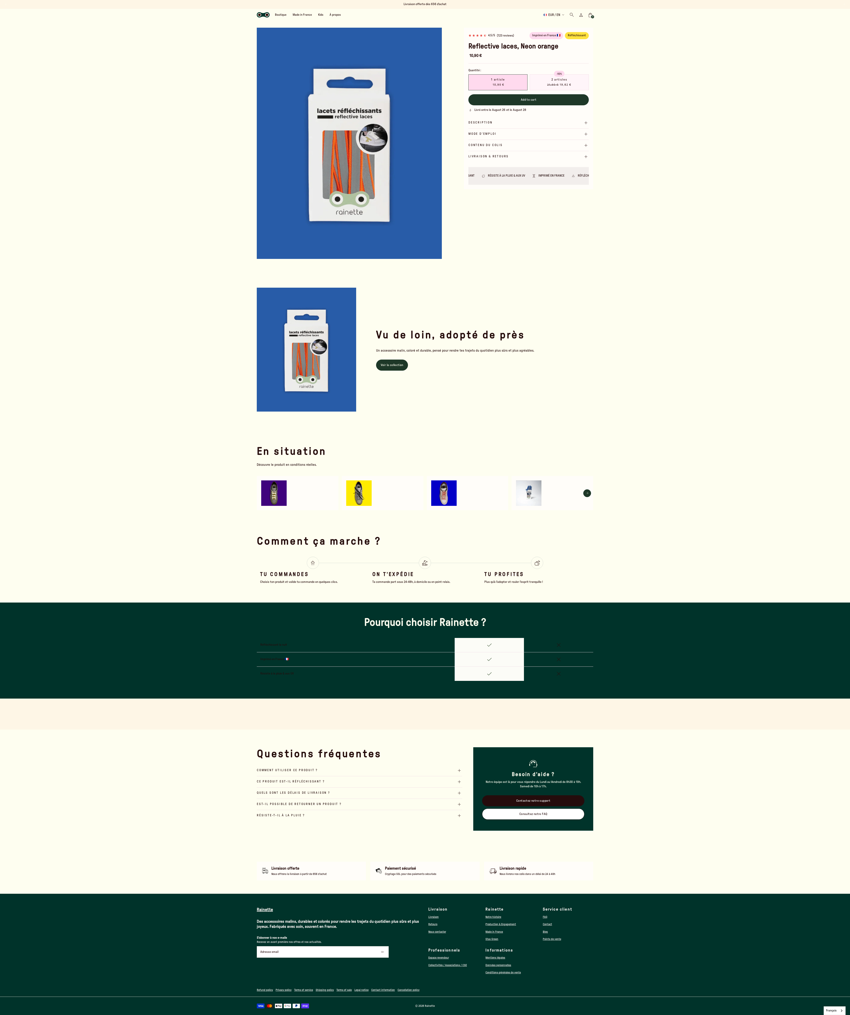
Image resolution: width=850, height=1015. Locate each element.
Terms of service (303, 990)
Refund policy (265, 990)
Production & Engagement (500, 924)
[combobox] (835, 1010)
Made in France (494, 931)
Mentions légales (495, 957)
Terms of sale (344, 990)
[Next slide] (844, 4)
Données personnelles (498, 965)
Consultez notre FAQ (533, 814)
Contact (547, 924)
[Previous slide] (263, 143)
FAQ (545, 917)
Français (831, 1010)
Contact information (383, 990)
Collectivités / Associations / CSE (447, 965)
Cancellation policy (408, 990)
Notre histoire (493, 917)
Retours (432, 924)
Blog (545, 931)
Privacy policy (284, 990)
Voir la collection (392, 365)
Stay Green (491, 939)
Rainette (430, 1006)
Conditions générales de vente (503, 972)
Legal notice (361, 990)
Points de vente (552, 939)
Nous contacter (437, 931)
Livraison (433, 917)
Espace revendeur (438, 957)
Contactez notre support (533, 800)
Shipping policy (325, 990)
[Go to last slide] (6, 4)
